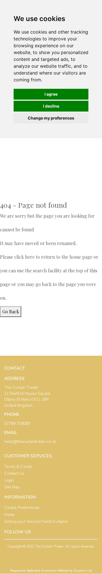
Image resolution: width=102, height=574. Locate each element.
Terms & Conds (18, 466)
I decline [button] (51, 106)
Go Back (10, 311)
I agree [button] (51, 94)
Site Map (12, 487)
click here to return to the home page (53, 257)
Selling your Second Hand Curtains (35, 521)
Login (9, 480)
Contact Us (14, 473)
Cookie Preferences (21, 507)
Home (9, 514)
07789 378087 (17, 423)
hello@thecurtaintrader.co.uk (30, 441)
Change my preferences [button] (51, 118)
